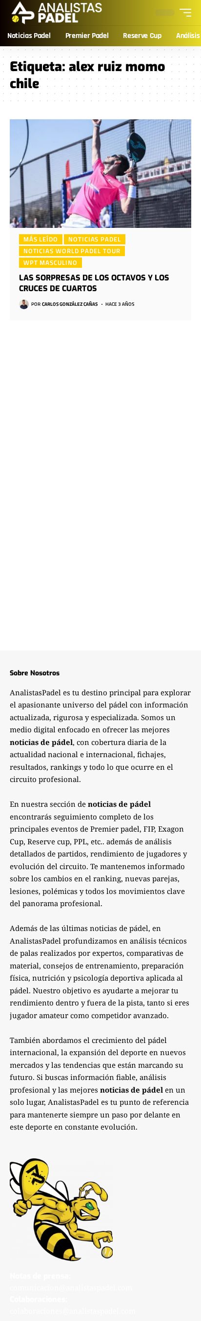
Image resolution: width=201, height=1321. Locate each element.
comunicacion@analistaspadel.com (71, 1287)
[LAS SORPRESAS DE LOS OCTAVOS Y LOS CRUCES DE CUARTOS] (100, 173)
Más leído (40, 239)
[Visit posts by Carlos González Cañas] (24, 304)
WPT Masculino (50, 262)
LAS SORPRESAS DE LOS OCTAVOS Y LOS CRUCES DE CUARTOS (94, 283)
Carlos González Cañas (70, 304)
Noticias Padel (94, 239)
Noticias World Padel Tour (72, 251)
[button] (183, 13)
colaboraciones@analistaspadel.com (73, 1311)
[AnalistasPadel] (57, 12)
